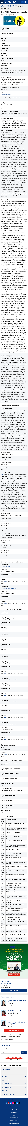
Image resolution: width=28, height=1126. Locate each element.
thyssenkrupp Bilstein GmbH (9, 588)
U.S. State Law (6, 1087)
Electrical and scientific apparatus (9, 6)
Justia (2, 5)
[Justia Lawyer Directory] (21, 1103)
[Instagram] (13, 1103)
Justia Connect (14, 1107)
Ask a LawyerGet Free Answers (6, 982)
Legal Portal (14, 1109)
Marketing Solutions (8, 1094)
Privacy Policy (14, 1120)
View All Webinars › (14, 1030)
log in (5, 581)
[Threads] (15, 1103)
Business (4, 1076)
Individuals (5, 1073)
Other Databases (7, 1091)
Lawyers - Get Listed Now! (14, 1057)
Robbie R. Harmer (6, 94)
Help (14, 1115)
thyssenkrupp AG (5, 566)
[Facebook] (11, 1103)
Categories (14, 5)
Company (14, 1112)
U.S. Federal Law (7, 1084)
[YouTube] (8, 1103)
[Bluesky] (17, 1103)
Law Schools (6, 1080)
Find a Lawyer (5, 1045)
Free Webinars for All (7, 997)
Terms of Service (14, 1117)
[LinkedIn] (6, 1103)
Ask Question (14, 990)
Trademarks (8, 5)
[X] (19, 1103)
